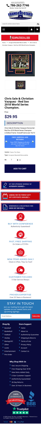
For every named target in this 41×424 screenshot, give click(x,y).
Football (7, 335)
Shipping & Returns (28, 338)
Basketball (8, 331)
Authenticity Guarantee (30, 335)
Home (4, 42)
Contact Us (25, 351)
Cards (6, 348)
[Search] (38, 24)
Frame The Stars (15, 152)
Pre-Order (8, 354)
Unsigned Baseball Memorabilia (18, 42)
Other (6, 344)
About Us (24, 331)
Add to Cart (19, 168)
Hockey (7, 338)
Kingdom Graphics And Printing (13, 418)
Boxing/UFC (8, 341)
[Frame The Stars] (20, 15)
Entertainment (9, 351)
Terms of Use (26, 341)
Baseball (7, 328)
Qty (5, 159)
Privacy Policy (26, 344)
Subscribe (36, 316)
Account (24, 348)
